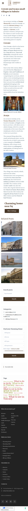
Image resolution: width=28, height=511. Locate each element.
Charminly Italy (9, 367)
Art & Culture (9, 312)
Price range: (6, 348)
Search (14, 299)
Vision (4, 472)
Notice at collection (5, 509)
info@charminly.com (8, 491)
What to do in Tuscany (13, 384)
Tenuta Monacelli (9, 121)
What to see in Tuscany (13, 397)
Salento (12, 29)
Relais (4, 451)
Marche (3, 430)
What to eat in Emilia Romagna (14, 387)
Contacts (5, 469)
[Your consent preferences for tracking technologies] (25, 508)
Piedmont (4, 432)
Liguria (3, 425)
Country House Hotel (8, 453)
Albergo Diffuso (7, 458)
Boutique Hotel (6, 455)
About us (5, 467)
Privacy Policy (6, 476)
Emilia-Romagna (5, 420)
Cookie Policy (6, 479)
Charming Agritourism (9, 446)
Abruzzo (3, 413)
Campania (4, 418)
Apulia (3, 416)
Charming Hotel (7, 441)
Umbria (13, 422)
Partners (5, 474)
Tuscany (13, 420)
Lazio (2, 423)
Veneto (13, 424)
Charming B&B (7, 444)
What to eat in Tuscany (11, 391)
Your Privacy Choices (9, 507)
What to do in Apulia (8, 381)
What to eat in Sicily (12, 389)
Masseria (5, 448)
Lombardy (4, 427)
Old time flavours (10, 319)
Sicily (12, 413)
